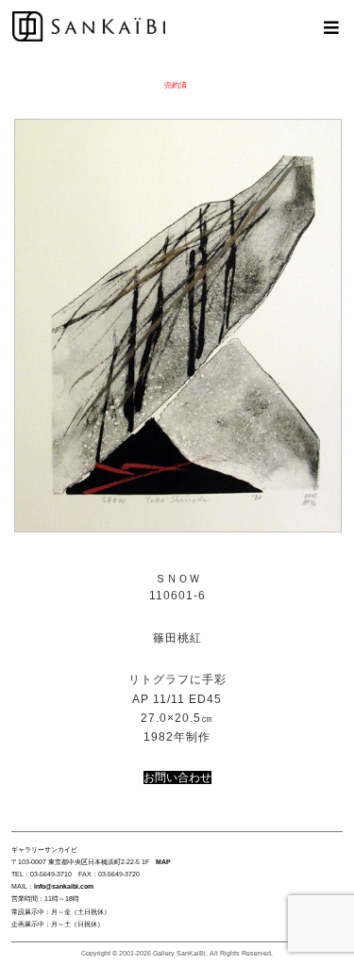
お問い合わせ (177, 777)
